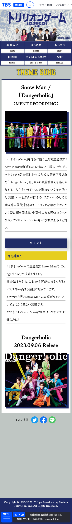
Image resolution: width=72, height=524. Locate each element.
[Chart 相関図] (12, 59)
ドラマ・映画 (44, 4)
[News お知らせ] (12, 47)
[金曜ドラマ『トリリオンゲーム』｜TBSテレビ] (36, 25)
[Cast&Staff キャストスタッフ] (36, 59)
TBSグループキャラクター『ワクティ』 (30, 5)
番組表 (18, 4)
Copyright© (11, 502)
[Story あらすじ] (60, 47)
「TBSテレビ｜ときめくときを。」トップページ (6, 4)
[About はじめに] (36, 47)
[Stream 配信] (60, 59)
